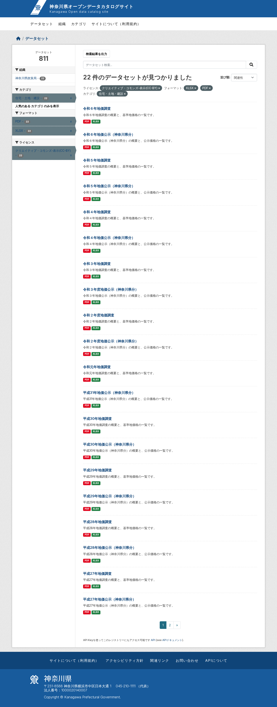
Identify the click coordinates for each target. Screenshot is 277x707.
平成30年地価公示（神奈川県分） (109, 444)
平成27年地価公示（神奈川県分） (109, 599)
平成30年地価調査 (97, 418)
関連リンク (159, 660)
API (153, 640)
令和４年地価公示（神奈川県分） (109, 237)
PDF (87, 121)
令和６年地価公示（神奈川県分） (109, 134)
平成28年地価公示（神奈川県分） (109, 547)
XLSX (96, 121)
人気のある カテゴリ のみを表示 (37, 106)
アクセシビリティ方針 (125, 660)
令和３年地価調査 (97, 263)
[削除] (159, 88)
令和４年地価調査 (97, 212)
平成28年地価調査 (97, 522)
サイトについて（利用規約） (116, 24)
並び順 (224, 77)
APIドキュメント (172, 640)
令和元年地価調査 (97, 367)
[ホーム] (18, 38)
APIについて (216, 660)
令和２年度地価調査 (98, 315)
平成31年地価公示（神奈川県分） (109, 392)
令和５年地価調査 (97, 160)
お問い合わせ (187, 660)
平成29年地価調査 (97, 470)
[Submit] (251, 65)
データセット (41, 24)
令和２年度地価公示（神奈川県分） (110, 341)
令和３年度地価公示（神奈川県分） (110, 289)
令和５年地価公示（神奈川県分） (109, 186)
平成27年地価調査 (97, 573)
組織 (62, 24)
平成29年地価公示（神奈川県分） (109, 496)
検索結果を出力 (96, 54)
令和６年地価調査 (97, 108)
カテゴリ (78, 24)
